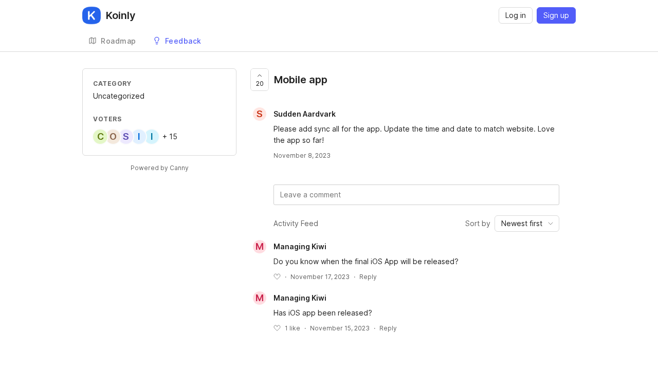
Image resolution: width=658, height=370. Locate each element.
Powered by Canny (160, 168)
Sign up (556, 15)
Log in (515, 15)
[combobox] (527, 223)
